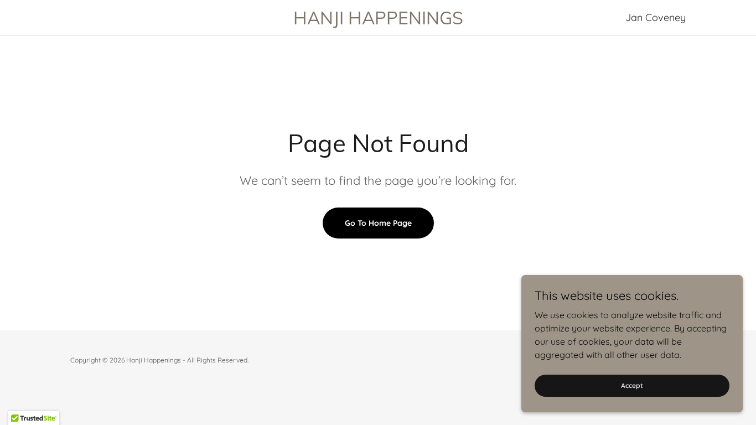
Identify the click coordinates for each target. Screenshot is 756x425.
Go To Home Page (378, 223)
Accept (632, 385)
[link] (378, 21)
